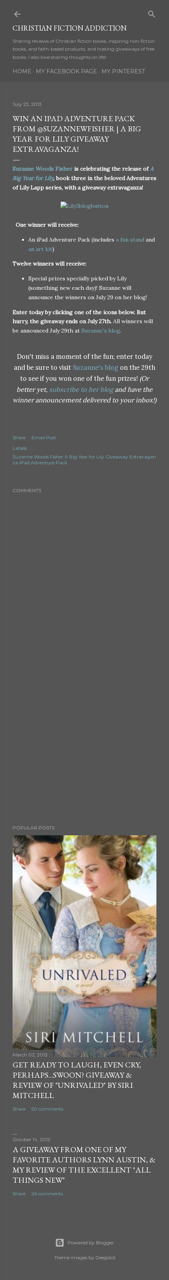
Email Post (43, 437)
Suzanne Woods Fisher (43, 168)
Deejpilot (106, 1257)
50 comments (47, 1109)
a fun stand (130, 239)
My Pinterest (123, 71)
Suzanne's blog (100, 330)
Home (22, 71)
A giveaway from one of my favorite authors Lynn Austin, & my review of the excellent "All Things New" (84, 1164)
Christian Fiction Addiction (70, 28)
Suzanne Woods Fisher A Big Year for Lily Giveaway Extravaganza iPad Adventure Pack (84, 459)
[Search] (151, 12)
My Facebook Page (66, 71)
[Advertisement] (84, 750)
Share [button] (19, 437)
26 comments (47, 1193)
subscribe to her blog (81, 389)
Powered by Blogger (91, 1242)
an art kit (40, 249)
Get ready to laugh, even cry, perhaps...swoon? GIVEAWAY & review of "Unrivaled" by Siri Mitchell (77, 1080)
